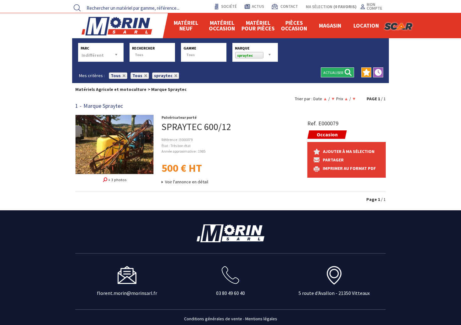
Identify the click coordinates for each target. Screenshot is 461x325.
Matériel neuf (186, 25)
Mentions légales (261, 319)
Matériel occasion (222, 25)
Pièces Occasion (294, 25)
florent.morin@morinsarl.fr (127, 293)
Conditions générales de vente (213, 319)
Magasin (330, 25)
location (366, 25)
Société (228, 6)
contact (288, 6)
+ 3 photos (116, 179)
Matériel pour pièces (258, 25)
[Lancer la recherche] (77, 7)
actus (258, 6)
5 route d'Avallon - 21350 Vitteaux (334, 293)
